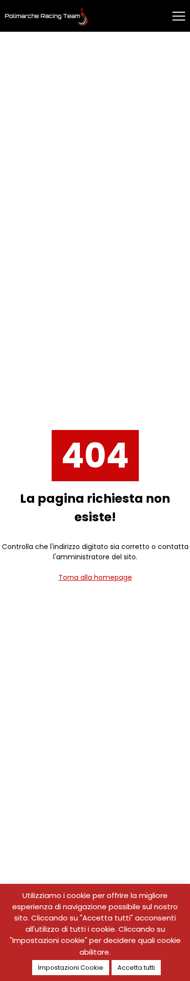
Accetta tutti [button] (136, 967)
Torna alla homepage (95, 577)
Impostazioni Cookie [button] (70, 967)
